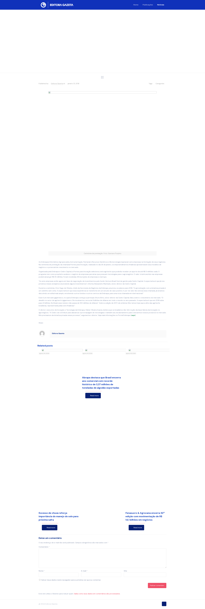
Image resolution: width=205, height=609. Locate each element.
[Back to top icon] (164, 604)
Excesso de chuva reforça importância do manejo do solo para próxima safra (58, 516)
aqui (133, 315)
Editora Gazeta (57, 83)
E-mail (84, 571)
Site (125, 571)
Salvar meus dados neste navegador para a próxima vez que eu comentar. (71, 580)
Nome (42, 571)
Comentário (44, 547)
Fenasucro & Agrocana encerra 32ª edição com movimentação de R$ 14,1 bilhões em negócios (145, 516)
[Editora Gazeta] (57, 5)
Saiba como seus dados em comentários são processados (97, 594)
